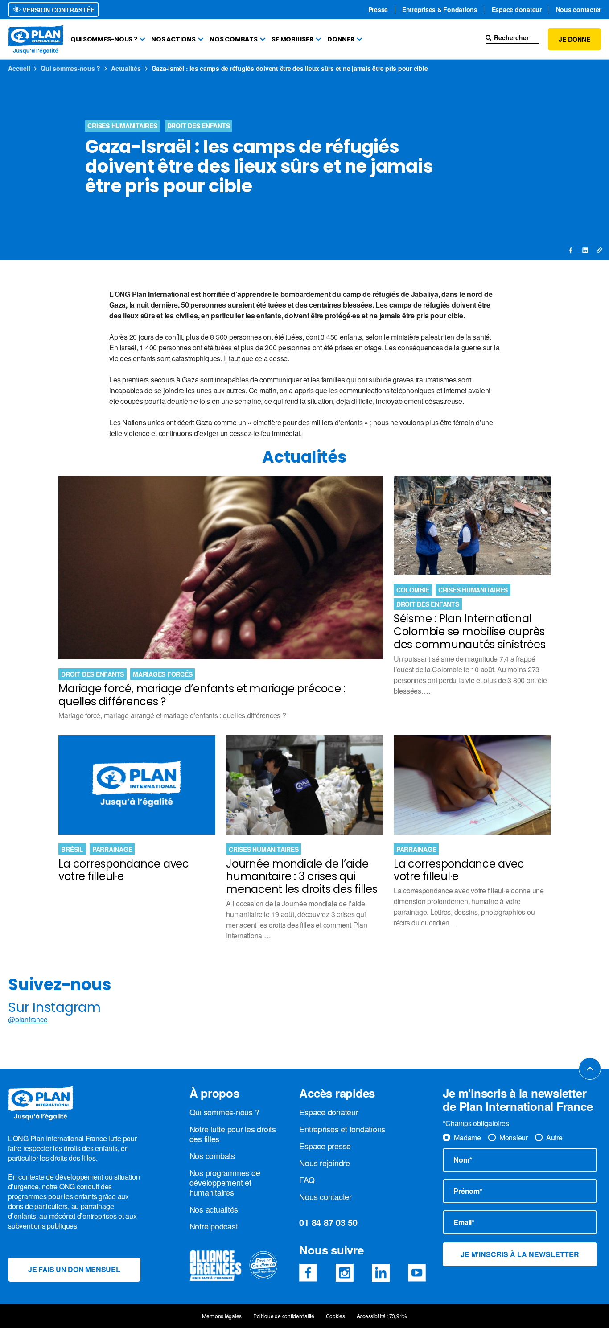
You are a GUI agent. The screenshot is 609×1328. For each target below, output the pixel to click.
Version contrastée (58, 9)
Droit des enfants (198, 125)
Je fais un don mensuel (74, 1269)
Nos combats (233, 39)
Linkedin (381, 1273)
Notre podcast (213, 1226)
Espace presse (325, 1146)
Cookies (335, 1316)
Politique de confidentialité (283, 1316)
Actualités (126, 68)
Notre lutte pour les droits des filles (232, 1133)
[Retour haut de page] (590, 1068)
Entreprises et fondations (342, 1129)
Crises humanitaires (122, 125)
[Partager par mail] (599, 250)
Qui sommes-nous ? (103, 39)
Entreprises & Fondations (439, 9)
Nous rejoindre (324, 1163)
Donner (340, 39)
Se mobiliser (292, 39)
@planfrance (27, 1019)
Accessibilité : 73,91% (382, 1316)
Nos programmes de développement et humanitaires (224, 1182)
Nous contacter (578, 9)
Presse (378, 9)
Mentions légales (222, 1316)
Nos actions (173, 39)
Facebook (308, 1273)
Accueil (19, 68)
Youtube (417, 1273)
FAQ (306, 1179)
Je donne (574, 39)
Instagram (345, 1273)
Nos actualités (214, 1209)
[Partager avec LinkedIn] (584, 250)
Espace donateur (517, 9)
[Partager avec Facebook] (571, 250)
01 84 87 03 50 (328, 1222)
